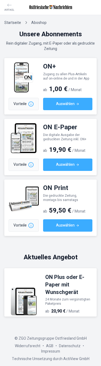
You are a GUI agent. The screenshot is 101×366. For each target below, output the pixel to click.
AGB (49, 346)
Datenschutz (70, 346)
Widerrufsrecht (27, 346)
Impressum (50, 351)
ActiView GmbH (76, 359)
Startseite (12, 23)
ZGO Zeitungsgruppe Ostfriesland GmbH (53, 338)
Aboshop (39, 23)
